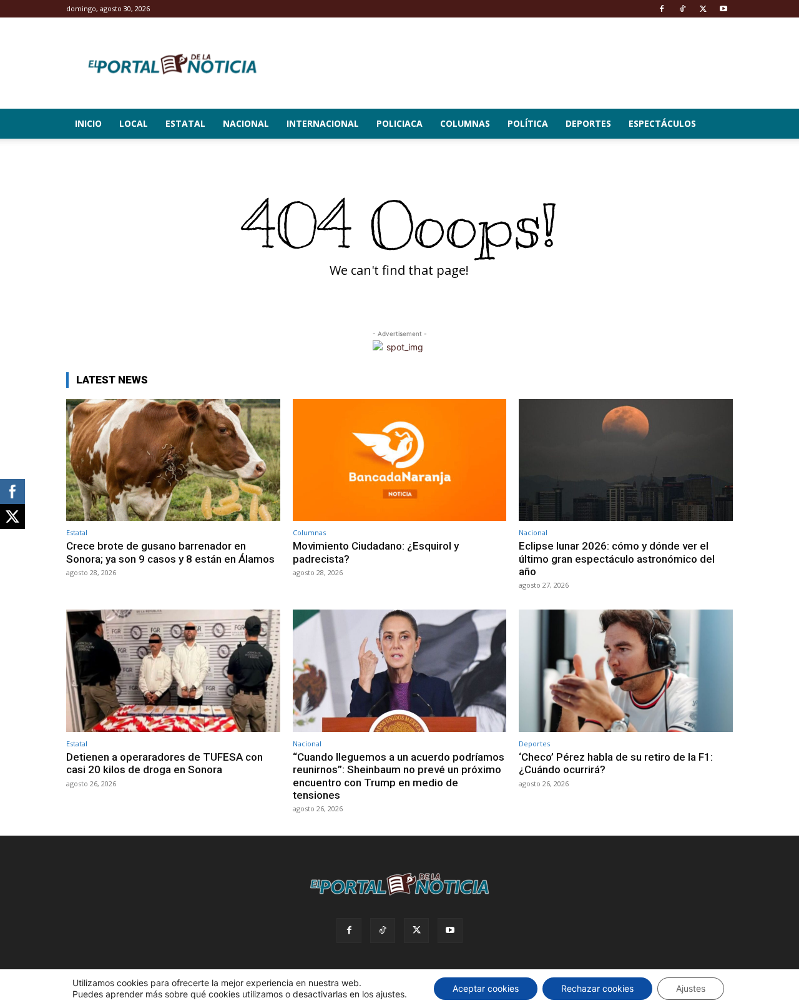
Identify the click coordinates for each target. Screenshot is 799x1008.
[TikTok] (682, 8)
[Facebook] (661, 8)
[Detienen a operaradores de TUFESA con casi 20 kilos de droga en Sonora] (173, 670)
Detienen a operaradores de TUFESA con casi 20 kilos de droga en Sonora (164, 763)
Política (527, 123)
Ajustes (690, 988)
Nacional (246, 123)
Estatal (185, 123)
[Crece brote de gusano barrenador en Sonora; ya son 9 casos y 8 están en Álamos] (173, 460)
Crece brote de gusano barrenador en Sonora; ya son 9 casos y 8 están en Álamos (170, 552)
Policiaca (399, 123)
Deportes (588, 123)
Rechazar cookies (597, 988)
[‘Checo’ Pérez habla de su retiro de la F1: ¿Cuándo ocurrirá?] (626, 670)
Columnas (465, 123)
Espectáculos (662, 123)
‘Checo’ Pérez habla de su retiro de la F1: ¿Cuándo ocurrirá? (616, 763)
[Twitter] (703, 8)
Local (133, 123)
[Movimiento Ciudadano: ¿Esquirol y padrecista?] (400, 460)
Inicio (88, 123)
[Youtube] (723, 8)
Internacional (323, 123)
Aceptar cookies (486, 988)
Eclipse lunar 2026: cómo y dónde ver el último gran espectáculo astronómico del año (617, 559)
